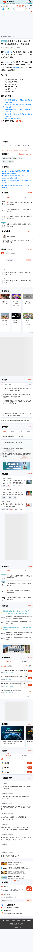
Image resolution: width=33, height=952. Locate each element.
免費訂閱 (28, 900)
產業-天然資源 (9, 686)
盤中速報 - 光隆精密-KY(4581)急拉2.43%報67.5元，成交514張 (17, 273)
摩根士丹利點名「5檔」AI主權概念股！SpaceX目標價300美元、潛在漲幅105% (16, 321)
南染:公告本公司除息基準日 (13, 119)
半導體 (7, 772)
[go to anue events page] (26, 6)
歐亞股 (8, 501)
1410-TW (8, 52)
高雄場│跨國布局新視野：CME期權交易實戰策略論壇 (19, 218)
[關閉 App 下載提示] (1, 2)
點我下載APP (20, 121)
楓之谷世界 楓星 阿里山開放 (16, 302)
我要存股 (28, 154)
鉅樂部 (18, 921)
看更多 (29, 192)
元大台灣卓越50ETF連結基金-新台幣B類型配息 (14, 677)
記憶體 (7, 763)
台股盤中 (11, 36)
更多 (30, 384)
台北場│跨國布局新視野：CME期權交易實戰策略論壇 (19, 203)
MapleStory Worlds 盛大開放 (28, 321)
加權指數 (16, 67)
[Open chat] (30, 9)
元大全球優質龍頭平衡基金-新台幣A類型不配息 (14, 670)
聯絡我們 (20, 924)
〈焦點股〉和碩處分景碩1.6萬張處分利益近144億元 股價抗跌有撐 (28, 302)
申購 (30, 671)
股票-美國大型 (9, 692)
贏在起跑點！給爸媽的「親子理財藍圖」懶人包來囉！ (15, 151)
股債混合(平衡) (10, 673)
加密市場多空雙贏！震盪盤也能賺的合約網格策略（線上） (19, 225)
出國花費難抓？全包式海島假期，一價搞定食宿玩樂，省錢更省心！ (4, 321)
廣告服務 (29, 921)
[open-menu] (1, 5)
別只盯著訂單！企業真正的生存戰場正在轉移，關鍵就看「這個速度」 (4, 302)
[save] (24, 9)
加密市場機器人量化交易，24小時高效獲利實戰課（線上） (19, 210)
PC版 (3, 921)
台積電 (7, 768)
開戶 (30, 691)
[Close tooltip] (28, 13)
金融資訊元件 (13, 924)
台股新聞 (9, 478)
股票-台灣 (8, 679)
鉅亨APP (8, 921)
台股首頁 (22, 154)
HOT (8, 202)
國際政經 (9, 489)
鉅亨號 (13, 921)
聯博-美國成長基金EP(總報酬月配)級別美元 (13, 690)
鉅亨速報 (5, 36)
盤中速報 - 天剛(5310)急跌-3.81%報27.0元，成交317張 (17, 282)
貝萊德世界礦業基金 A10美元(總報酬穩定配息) (13, 683)
